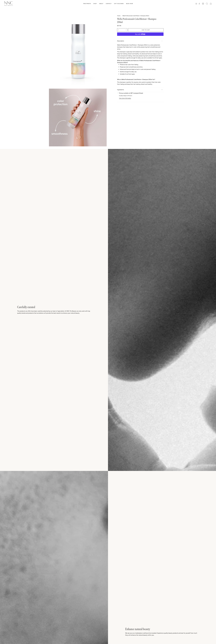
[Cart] (211, 3)
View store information (125, 98)
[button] (87, 3)
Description (120, 41)
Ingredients (120, 89)
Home (118, 15)
